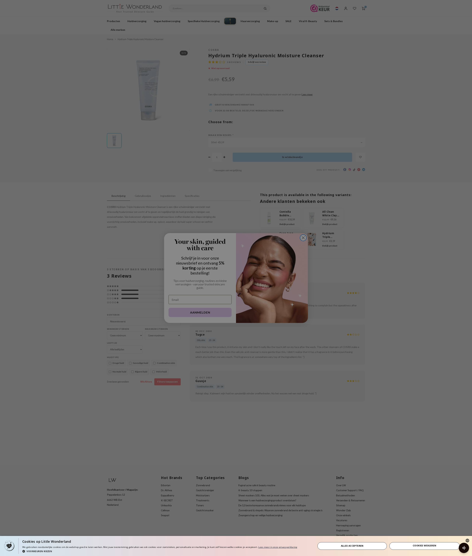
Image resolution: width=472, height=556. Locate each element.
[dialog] (236, 546)
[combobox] (467, 540)
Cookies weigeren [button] (424, 545)
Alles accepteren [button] (352, 545)
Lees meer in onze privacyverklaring (277, 547)
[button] (159, 551)
